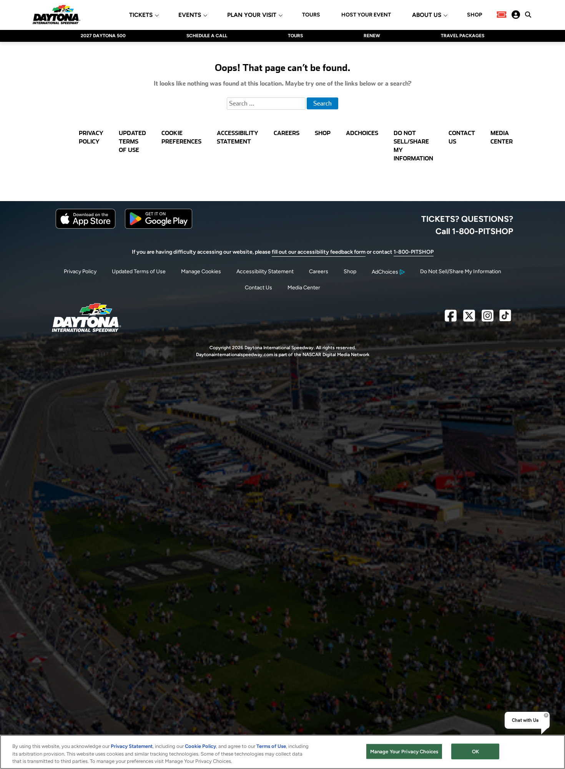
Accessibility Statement (265, 271)
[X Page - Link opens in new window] (469, 318)
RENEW (372, 35)
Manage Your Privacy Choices (404, 751)
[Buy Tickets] (501, 14)
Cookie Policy (200, 746)
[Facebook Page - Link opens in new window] (450, 318)
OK (475, 751)
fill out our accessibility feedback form (319, 252)
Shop (350, 271)
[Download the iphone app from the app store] (85, 227)
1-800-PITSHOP (414, 252)
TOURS (311, 15)
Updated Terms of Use (139, 271)
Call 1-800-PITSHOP (474, 231)
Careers (318, 271)
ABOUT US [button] (426, 15)
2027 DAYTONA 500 (103, 35)
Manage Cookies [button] (201, 271)
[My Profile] (516, 14)
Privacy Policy (80, 271)
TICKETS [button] (141, 15)
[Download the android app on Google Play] (158, 227)
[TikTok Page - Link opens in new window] (505, 318)
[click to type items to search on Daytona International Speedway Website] (528, 14)
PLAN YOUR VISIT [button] (251, 15)
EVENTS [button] (189, 15)
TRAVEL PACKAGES (462, 35)
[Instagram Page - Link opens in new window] (487, 318)
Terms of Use (271, 746)
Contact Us (258, 287)
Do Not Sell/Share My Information (460, 271)
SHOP (474, 15)
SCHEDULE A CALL (206, 35)
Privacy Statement (132, 746)
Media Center (303, 287)
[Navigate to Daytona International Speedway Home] (56, 14)
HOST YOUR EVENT (366, 15)
